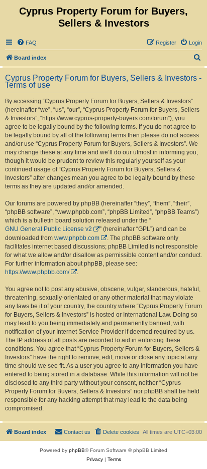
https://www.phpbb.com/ (37, 272)
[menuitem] (27, 43)
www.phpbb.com (76, 238)
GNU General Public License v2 (48, 228)
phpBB (77, 450)
